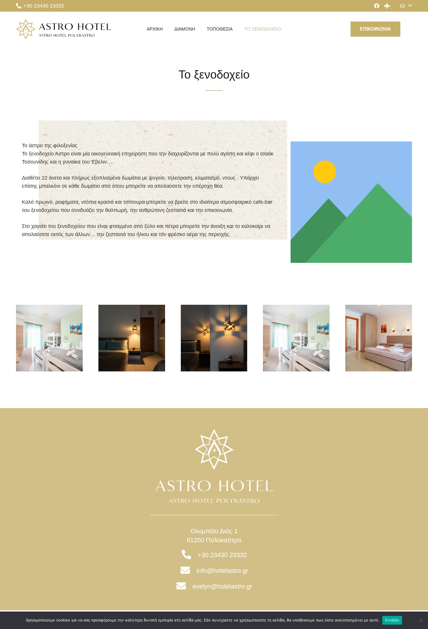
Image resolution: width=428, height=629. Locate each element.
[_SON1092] (378, 338)
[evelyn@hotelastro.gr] (184, 586)
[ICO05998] (131, 338)
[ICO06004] (49, 338)
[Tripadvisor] (387, 6)
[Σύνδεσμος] (63, 29)
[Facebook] (377, 6)
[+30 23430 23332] (189, 555)
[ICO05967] (214, 338)
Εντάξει (392, 620)
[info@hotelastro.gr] (188, 571)
